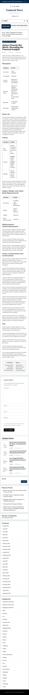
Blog (4, 610)
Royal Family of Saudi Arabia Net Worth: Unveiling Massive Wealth (17, 444)
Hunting (4, 657)
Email (5, 411)
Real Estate (5, 672)
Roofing (4, 675)
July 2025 (5, 561)
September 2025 (6, 555)
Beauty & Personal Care (8, 604)
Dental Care (5, 625)
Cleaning (5, 619)
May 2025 (5, 567)
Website (6, 417)
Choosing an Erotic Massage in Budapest (13, 2)
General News (14, 10)
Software (5, 678)
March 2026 (5, 540)
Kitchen (4, 660)
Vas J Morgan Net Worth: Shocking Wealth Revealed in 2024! (17, 460)
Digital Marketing (7, 628)
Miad (5, 52)
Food (4, 642)
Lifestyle (5, 666)
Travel (4, 686)
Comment (6, 388)
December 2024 (6, 581)
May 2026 (5, 534)
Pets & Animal (6, 669)
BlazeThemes (21, 692)
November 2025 (6, 549)
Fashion (5, 634)
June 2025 (5, 564)
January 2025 (6, 578)
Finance (5, 637)
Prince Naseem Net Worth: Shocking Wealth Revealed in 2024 (17, 469)
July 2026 (5, 528)
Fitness (4, 639)
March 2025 (5, 572)
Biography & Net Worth (9, 41)
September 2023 (6, 593)
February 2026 (6, 543)
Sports (4, 681)
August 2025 (6, 558)
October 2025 (6, 552)
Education (5, 631)
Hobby (4, 651)
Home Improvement (7, 654)
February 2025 (6, 575)
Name (5, 405)
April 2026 (5, 537)
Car (4, 616)
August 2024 (6, 590)
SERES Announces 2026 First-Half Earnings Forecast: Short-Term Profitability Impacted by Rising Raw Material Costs (13, 508)
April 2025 (5, 569)
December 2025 (6, 546)
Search (4, 479)
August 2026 (6, 525)
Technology (5, 683)
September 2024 (6, 587)
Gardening (5, 645)
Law (4, 663)
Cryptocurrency (6, 622)
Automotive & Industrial (8, 601)
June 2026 (5, 531)
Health (4, 648)
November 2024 (6, 584)
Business (5, 613)
